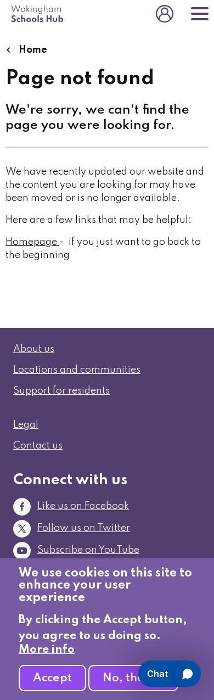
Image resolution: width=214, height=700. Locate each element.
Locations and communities (76, 370)
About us (33, 349)
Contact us (38, 446)
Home (31, 50)
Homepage (31, 242)
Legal (25, 425)
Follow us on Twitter (83, 528)
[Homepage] (58, 242)
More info (47, 650)
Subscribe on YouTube (88, 550)
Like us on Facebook (83, 506)
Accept (52, 678)
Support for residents (61, 391)
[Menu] (200, 13)
